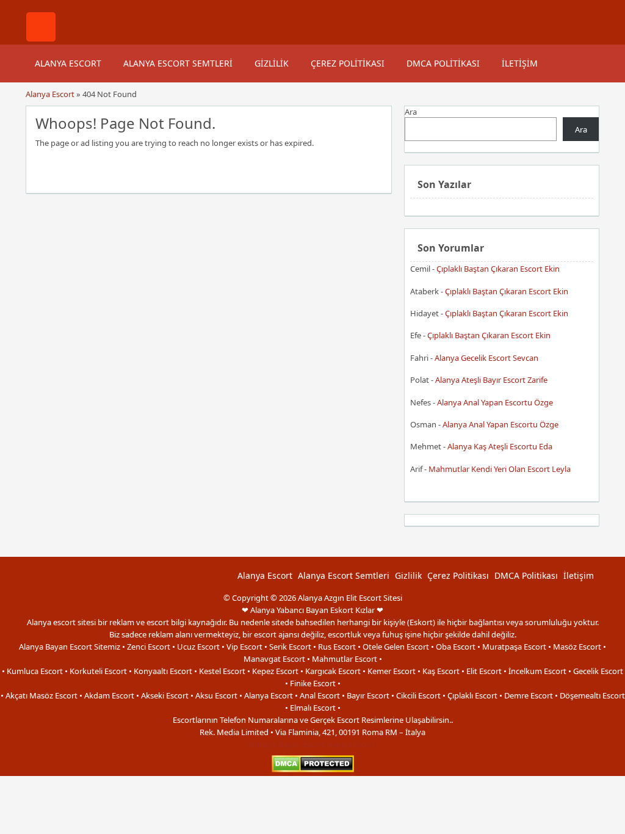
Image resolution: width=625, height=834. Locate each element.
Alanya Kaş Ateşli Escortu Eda (499, 446)
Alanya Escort (68, 63)
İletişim (520, 63)
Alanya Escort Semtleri (178, 63)
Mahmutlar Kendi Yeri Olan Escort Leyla (499, 468)
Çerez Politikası (348, 63)
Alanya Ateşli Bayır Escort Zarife (491, 379)
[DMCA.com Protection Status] (313, 769)
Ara (411, 111)
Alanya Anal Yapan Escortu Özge (495, 402)
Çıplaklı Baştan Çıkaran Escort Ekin (498, 268)
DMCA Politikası (443, 63)
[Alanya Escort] (41, 38)
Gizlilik (272, 63)
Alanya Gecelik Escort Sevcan (486, 357)
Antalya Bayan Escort (287, 744)
